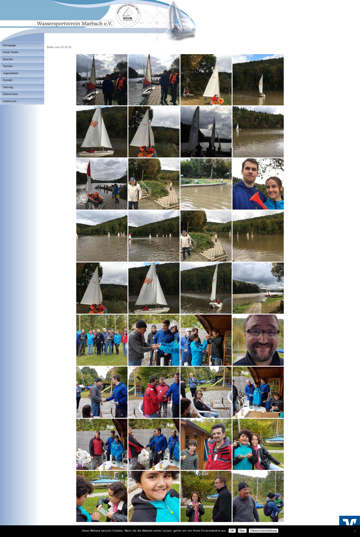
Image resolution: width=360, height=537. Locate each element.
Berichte (6, 60)
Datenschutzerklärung (263, 530)
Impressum (9, 101)
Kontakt (6, 80)
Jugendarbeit (10, 73)
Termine (7, 66)
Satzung (8, 87)
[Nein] (355, 531)
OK (232, 530)
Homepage (9, 45)
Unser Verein (9, 53)
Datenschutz (10, 94)
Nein (242, 530)
